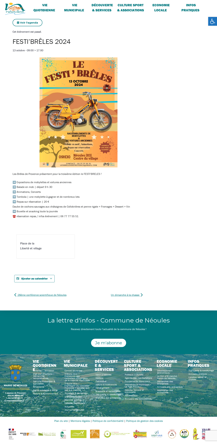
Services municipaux (75, 403)
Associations (131, 395)
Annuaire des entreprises (108, 397)
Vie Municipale (74, 7)
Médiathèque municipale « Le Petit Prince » (138, 385)
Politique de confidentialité (108, 421)
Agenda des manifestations (138, 378)
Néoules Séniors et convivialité (134, 391)
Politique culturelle (134, 374)
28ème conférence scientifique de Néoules (41, 295)
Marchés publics (73, 399)
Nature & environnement (45, 393)
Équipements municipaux (137, 381)
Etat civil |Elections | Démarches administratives (43, 376)
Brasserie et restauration (108, 391)
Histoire (99, 378)
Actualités (69, 406)
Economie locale (161, 7)
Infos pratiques (190, 7)
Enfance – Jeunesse (43, 370)
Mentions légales (80, 421)
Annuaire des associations (138, 398)
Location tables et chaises (197, 378)
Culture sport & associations (130, 7)
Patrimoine (101, 381)
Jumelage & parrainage (76, 393)
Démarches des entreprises (165, 382)
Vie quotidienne (44, 7)
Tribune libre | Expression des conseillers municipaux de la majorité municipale (77, 377)
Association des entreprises (165, 391)
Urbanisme (38, 386)
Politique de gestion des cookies (144, 421)
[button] (212, 21)
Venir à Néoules (104, 374)
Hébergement (102, 387)
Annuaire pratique (198, 373)
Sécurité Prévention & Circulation (44, 382)
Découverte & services (102, 7)
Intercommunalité (73, 396)
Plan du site (61, 421)
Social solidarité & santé (45, 390)
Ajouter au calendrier (34, 278)
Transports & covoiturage (108, 394)
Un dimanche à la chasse (125, 295)
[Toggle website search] (208, 5)
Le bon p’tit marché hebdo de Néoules (167, 377)
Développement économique (164, 371)
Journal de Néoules (74, 409)
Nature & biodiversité (106, 384)
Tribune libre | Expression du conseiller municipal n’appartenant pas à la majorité (77, 387)
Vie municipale (75, 363)
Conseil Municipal (73, 370)
